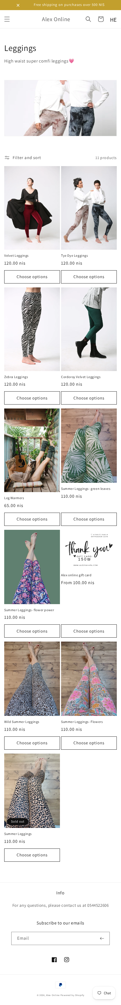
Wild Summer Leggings (21, 722)
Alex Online (53, 995)
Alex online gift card (76, 575)
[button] (7, 19)
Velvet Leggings (16, 255)
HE (113, 19)
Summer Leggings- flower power (29, 610)
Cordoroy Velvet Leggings (80, 377)
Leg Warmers (14, 498)
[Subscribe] (103, 938)
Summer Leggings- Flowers (82, 722)
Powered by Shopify (72, 995)
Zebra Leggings (16, 377)
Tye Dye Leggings (74, 255)
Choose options (32, 276)
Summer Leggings (18, 834)
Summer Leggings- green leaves (85, 488)
